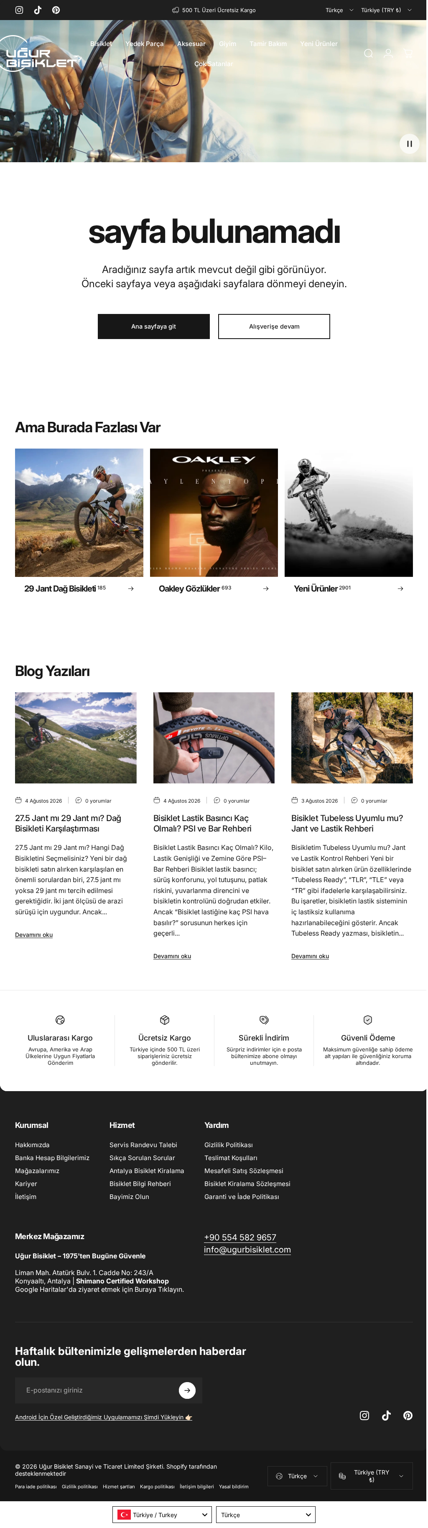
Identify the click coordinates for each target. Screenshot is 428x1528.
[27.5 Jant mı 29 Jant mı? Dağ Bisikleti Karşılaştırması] (76, 737)
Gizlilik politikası (80, 1487)
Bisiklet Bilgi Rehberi (140, 1184)
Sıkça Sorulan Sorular (142, 1158)
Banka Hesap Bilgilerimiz (52, 1158)
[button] (410, 144)
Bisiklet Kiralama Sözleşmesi (247, 1184)
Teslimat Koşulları (230, 1158)
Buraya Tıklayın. (159, 1289)
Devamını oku (34, 934)
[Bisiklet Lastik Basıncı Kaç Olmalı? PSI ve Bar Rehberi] (214, 737)
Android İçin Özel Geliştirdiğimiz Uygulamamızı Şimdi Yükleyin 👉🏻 (103, 1417)
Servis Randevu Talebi (143, 1145)
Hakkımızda (32, 1145)
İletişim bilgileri (197, 1487)
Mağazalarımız (37, 1171)
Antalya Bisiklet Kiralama (147, 1171)
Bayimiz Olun (129, 1197)
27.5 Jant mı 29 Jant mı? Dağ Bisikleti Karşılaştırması (68, 824)
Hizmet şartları (119, 1487)
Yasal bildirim (234, 1487)
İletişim (25, 1197)
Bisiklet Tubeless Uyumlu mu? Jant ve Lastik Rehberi (347, 824)
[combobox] (340, 10)
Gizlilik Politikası (228, 1145)
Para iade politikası (36, 1487)
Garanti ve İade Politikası (241, 1197)
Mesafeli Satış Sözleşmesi (243, 1171)
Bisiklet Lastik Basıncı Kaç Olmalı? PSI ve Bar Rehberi (202, 824)
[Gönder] (187, 1390)
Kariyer (26, 1184)
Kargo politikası (157, 1487)
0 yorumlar (98, 800)
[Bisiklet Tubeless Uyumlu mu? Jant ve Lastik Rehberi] (352, 737)
